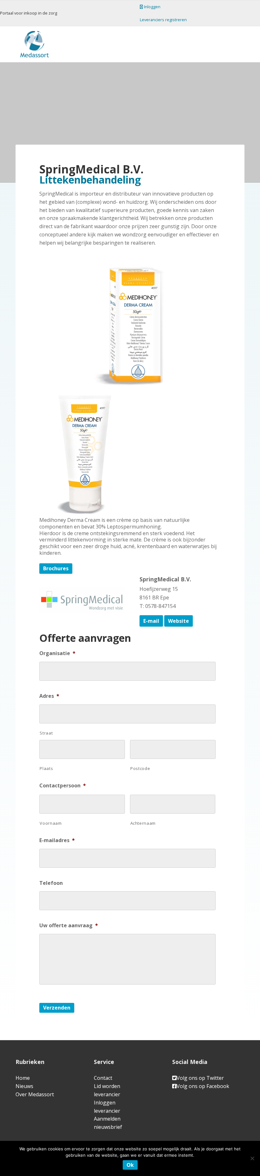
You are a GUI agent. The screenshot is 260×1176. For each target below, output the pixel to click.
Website (178, 620)
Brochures (55, 568)
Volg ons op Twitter (200, 1077)
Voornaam (51, 823)
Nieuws (24, 1086)
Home (23, 1077)
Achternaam (143, 823)
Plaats (46, 768)
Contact (103, 1077)
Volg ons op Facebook (203, 1086)
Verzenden (56, 1007)
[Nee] (252, 1158)
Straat (46, 733)
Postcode (140, 768)
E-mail (151, 620)
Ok (130, 1164)
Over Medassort (35, 1094)
